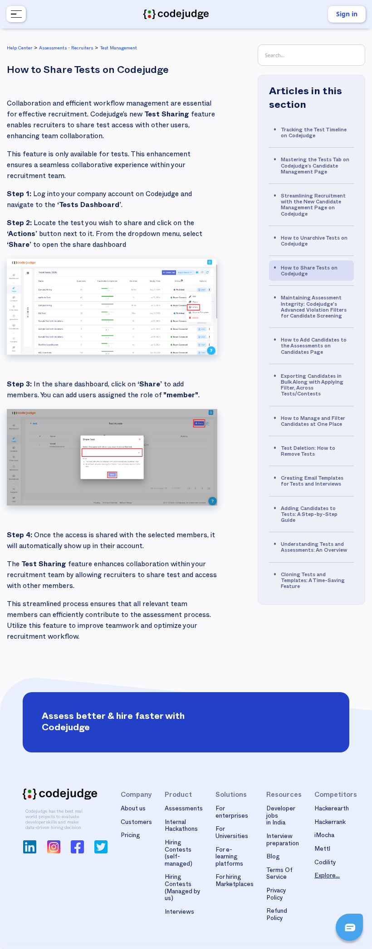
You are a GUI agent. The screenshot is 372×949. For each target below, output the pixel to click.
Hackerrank (330, 823)
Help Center (19, 49)
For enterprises (231, 813)
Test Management (118, 49)
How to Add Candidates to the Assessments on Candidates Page (314, 347)
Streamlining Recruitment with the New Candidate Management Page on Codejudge (313, 206)
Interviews (179, 912)
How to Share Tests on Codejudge (309, 272)
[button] (15, 14)
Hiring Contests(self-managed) (178, 854)
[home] (176, 14)
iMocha (324, 836)
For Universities (231, 833)
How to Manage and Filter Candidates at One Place (313, 422)
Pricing (130, 836)
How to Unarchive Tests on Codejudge (314, 242)
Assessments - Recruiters (66, 49)
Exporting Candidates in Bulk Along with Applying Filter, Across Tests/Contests (312, 386)
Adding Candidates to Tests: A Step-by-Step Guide (309, 515)
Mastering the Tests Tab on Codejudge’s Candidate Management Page (315, 166)
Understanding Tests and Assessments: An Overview (314, 548)
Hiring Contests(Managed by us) (183, 889)
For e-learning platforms (229, 857)
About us (133, 809)
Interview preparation (282, 841)
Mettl (322, 849)
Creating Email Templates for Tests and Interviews (312, 482)
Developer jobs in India (280, 816)
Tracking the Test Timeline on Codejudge (314, 134)
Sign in (346, 14)
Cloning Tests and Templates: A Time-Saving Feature (313, 581)
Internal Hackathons (181, 827)
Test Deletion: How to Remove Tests (308, 452)
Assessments (184, 809)
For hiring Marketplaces (234, 881)
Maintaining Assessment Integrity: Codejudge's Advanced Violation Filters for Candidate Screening (314, 308)
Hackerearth (331, 809)
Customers (136, 823)
